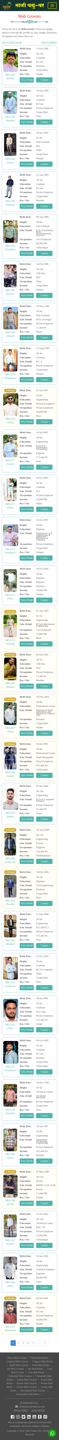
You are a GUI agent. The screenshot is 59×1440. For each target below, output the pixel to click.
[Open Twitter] (24, 1417)
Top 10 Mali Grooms (12, 42)
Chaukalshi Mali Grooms (20, 1376)
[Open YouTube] (35, 1417)
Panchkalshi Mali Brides (27, 1394)
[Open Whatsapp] (52, 1433)
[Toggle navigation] (52, 5)
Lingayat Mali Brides (42, 1361)
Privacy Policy (21, 1410)
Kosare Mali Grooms (27, 1383)
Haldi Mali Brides (40, 1365)
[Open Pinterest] (45, 1417)
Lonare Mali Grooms (27, 1387)
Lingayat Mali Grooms (17, 1361)
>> (45, 1343)
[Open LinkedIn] (30, 1417)
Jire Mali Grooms (15, 1368)
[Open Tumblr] (40, 1417)
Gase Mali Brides (36, 1372)
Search (49, 29)
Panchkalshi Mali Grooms (33, 1390)
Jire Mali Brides (35, 1368)
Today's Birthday (49, 42)
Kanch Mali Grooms (27, 1379)
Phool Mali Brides (39, 1358)
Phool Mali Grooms (17, 1358)
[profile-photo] (10, 60)
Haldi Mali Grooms (19, 1365)
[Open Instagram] (19, 1417)
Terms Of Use (38, 1410)
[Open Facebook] (13, 1417)
